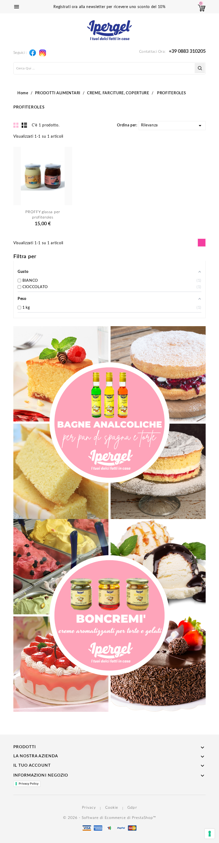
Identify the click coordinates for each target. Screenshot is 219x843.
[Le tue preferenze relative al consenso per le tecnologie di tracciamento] (210, 834)
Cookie (111, 808)
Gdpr (132, 808)
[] (200, 68)
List (24, 125)
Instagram (42, 51)
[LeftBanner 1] (109, 422)
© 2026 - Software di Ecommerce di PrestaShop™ (109, 818)
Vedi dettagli (43, 210)
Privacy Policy (28, 783)
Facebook (32, 52)
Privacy (89, 808)
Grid (16, 125)
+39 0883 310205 (187, 51)
